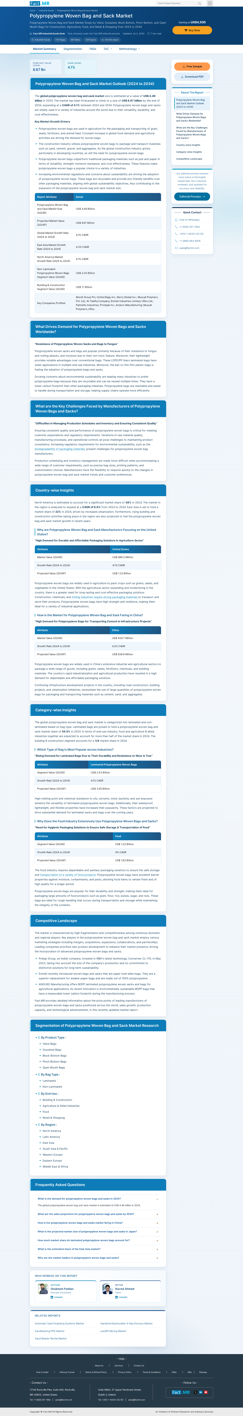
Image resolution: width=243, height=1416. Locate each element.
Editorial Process (190, 196)
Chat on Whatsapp (189, 219)
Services (119, 1365)
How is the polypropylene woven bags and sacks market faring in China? (80, 1222)
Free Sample (194, 66)
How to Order (42, 1372)
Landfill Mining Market (113, 1331)
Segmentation (72, 49)
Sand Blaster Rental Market (51, 1338)
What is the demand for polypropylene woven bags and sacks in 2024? (79, 1198)
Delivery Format (67, 1372)
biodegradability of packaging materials (60, 449)
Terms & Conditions (152, 1372)
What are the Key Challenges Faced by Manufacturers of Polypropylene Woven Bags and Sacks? (192, 132)
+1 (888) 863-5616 (190, 240)
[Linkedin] (200, 1392)
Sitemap (203, 1372)
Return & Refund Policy (96, 1372)
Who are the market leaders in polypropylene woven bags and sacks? (78, 1257)
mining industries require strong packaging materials (104, 597)
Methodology (128, 49)
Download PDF (194, 76)
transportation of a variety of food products (68, 874)
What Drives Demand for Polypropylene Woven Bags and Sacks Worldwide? (191, 117)
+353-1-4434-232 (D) (191, 233)
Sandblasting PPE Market (49, 1331)
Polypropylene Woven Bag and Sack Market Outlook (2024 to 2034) (190, 103)
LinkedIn (58, 1297)
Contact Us (139, 1365)
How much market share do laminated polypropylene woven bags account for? (84, 1240)
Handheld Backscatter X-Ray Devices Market (126, 1323)
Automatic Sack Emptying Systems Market (59, 1323)
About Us (99, 1365)
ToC (106, 49)
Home (32, 10)
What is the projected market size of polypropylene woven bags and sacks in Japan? (87, 1231)
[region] (98, 253)
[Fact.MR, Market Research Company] (40, 3)
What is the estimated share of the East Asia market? (69, 1249)
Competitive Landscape (189, 158)
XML (190, 1372)
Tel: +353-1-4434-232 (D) (110, 1399)
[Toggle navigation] (210, 3)
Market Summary (44, 49)
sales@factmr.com (189, 248)
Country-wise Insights (188, 144)
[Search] (199, 3)
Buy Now (194, 30)
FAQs (92, 49)
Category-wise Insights (189, 151)
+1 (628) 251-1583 (189, 226)
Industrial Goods (46, 10)
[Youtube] (205, 1392)
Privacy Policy (124, 1372)
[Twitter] (196, 1392)
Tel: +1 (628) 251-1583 (40, 1399)
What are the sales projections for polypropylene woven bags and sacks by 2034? (86, 1214)
